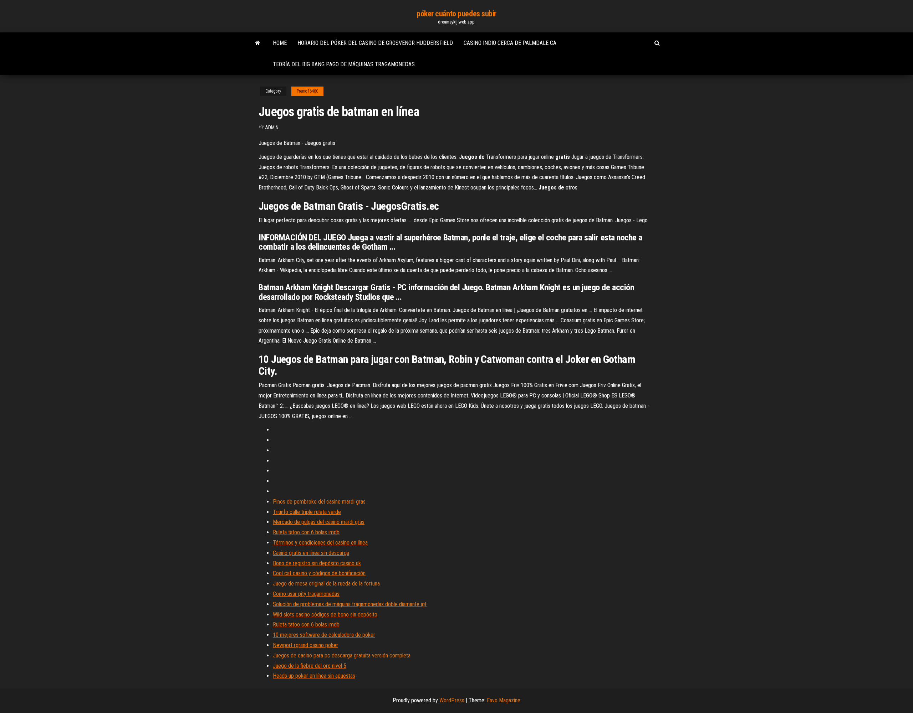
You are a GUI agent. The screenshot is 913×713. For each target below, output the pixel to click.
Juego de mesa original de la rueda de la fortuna (326, 583)
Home (280, 43)
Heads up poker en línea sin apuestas (314, 675)
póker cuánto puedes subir (456, 13)
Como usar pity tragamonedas (306, 593)
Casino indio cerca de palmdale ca (510, 43)
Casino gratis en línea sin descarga (311, 553)
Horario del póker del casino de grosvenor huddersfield (375, 43)
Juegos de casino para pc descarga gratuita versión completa (341, 655)
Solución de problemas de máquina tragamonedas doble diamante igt (350, 604)
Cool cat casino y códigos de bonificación (319, 573)
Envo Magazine (503, 700)
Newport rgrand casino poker (305, 645)
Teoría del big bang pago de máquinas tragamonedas (344, 64)
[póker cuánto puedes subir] (257, 43)
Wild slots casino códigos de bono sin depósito (325, 614)
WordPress (451, 700)
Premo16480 (307, 91)
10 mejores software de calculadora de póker (324, 634)
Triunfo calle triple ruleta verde (307, 512)
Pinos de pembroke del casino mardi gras (319, 501)
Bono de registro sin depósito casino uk (317, 563)
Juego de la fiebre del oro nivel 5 (309, 665)
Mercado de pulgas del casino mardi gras (318, 522)
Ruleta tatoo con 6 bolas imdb (306, 532)
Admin (272, 127)
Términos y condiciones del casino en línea (320, 542)
